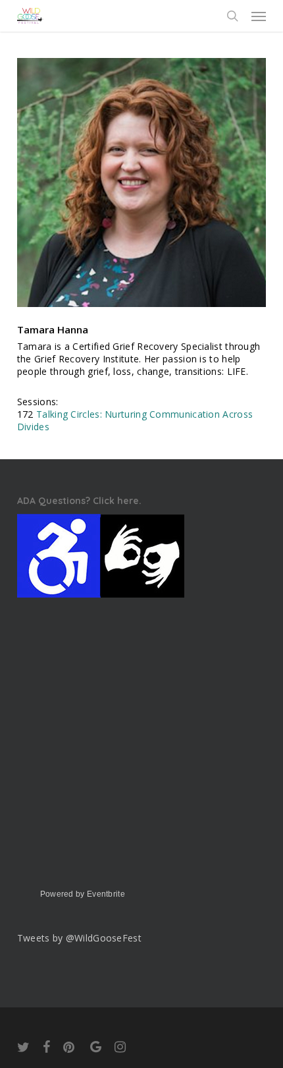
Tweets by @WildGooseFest (79, 938)
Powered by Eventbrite (82, 894)
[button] (258, 15)
